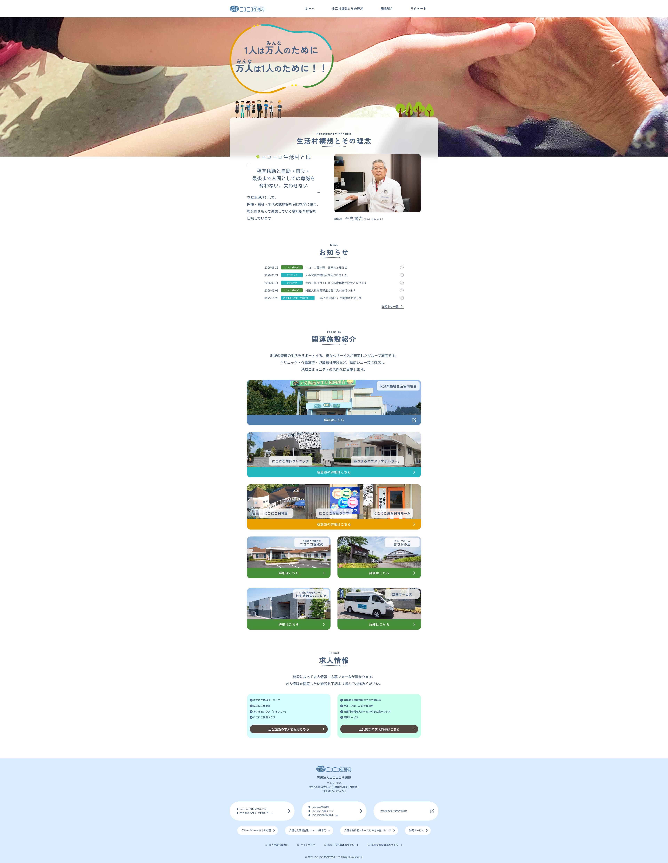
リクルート (418, 8)
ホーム (310, 8)
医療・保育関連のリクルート (343, 845)
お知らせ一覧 (390, 306)
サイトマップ (308, 845)
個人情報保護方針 (278, 845)
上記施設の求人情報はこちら (288, 729)
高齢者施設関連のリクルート (387, 845)
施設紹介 (387, 8)
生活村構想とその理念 (347, 8)
